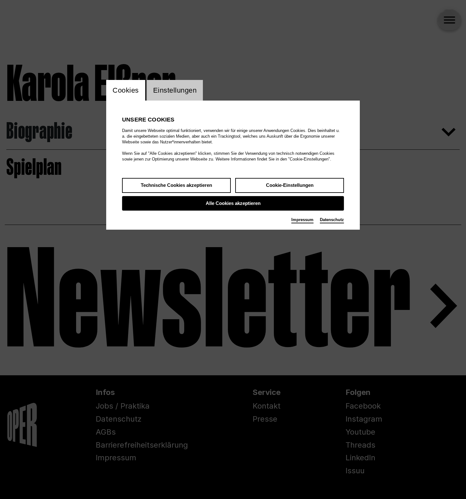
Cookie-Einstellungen (290, 185)
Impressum (302, 219)
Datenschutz (332, 219)
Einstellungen (175, 90)
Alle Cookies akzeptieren (233, 203)
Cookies (126, 90)
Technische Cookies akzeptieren (176, 185)
